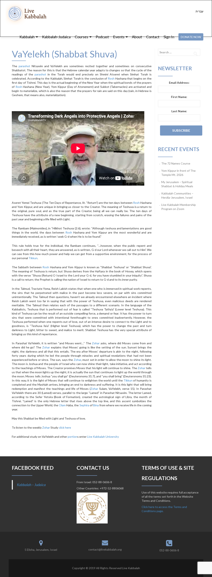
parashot (24, 66)
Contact (152, 37)
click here (65, 427)
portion (72, 436)
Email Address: (179, 82)
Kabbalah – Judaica (31, 485)
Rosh (111, 78)
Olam (62, 405)
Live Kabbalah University (103, 436)
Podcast (102, 37)
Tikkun (33, 258)
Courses (81, 37)
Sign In (169, 37)
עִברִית (199, 11)
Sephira (84, 405)
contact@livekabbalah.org (105, 549)
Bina (96, 405)
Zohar (96, 343)
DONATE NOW (191, 37)
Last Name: (179, 111)
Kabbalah (27, 37)
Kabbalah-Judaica (56, 37)
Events (118, 37)
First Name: (179, 97)
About (137, 37)
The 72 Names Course (175, 163)
